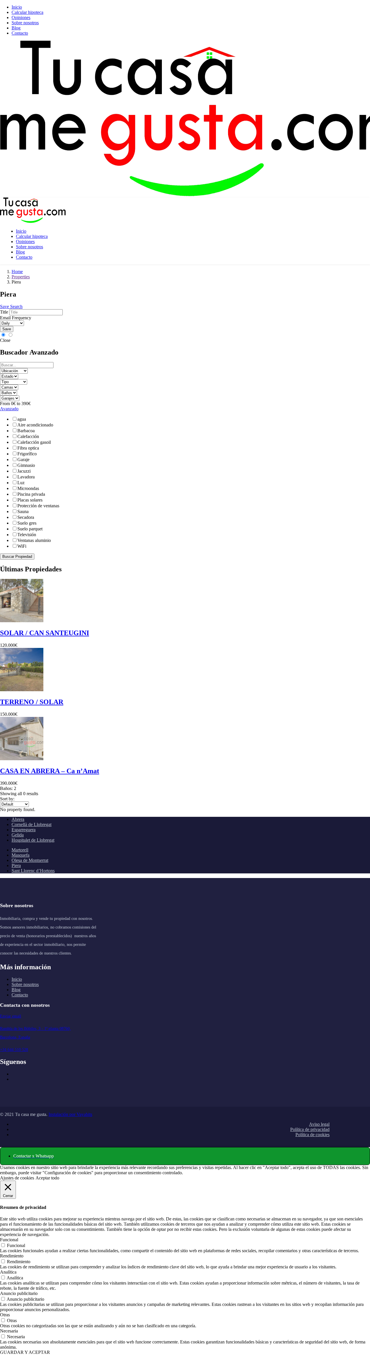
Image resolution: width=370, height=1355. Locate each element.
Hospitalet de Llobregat (33, 840)
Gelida (18, 834)
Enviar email (10, 1016)
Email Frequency (15, 317)
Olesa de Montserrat (30, 860)
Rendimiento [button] (11, 1255)
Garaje (23, 459)
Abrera (18, 819)
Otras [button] (5, 1314)
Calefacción (28, 436)
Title (4, 312)
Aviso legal (319, 1124)
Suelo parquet (29, 528)
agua (21, 419)
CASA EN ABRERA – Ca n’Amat (49, 771)
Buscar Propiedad (17, 556)
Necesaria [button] (9, 1330)
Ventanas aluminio (34, 540)
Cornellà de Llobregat (31, 824)
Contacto (20, 33)
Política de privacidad (310, 1129)
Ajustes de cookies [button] (17, 1177)
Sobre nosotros (25, 22)
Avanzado (9, 408)
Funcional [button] (9, 1239)
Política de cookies (312, 1134)
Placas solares (29, 499)
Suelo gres (26, 523)
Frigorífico (27, 453)
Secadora (25, 517)
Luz (21, 482)
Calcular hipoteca (27, 12)
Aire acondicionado (35, 424)
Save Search (11, 306)
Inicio (17, 7)
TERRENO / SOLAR (31, 702)
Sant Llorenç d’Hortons (33, 870)
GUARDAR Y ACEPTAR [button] (25, 1352)
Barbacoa (26, 430)
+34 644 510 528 (14, 1050)
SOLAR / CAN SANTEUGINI (44, 633)
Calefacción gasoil (34, 442)
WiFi (21, 546)
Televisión (26, 534)
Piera (16, 865)
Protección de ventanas (38, 505)
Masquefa (20, 855)
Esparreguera (24, 829)
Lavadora (26, 476)
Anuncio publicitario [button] (19, 1293)
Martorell (20, 849)
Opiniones (21, 17)
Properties (21, 276)
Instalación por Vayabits (70, 1114)
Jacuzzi (24, 471)
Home (17, 271)
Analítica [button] (8, 1272)
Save (6, 329)
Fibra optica (28, 448)
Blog (16, 27)
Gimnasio (26, 465)
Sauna (23, 511)
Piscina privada (31, 494)
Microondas (28, 488)
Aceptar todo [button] (47, 1177)
